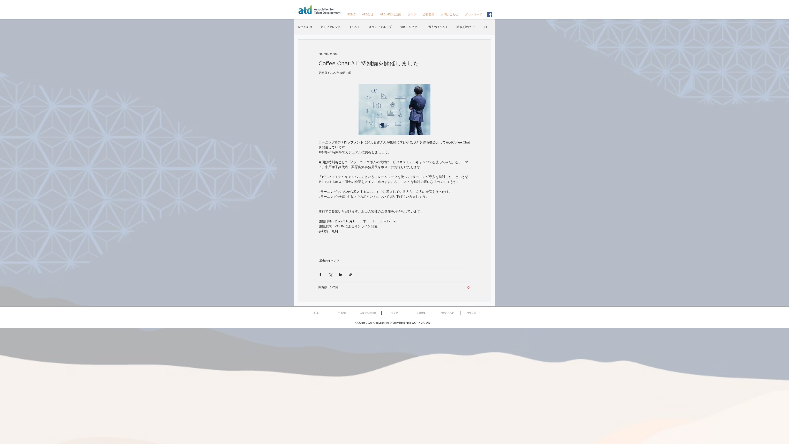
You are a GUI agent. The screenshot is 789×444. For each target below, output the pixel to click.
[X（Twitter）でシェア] (330, 274)
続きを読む (464, 27)
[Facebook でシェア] (320, 274)
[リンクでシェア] (351, 274)
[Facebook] (489, 14)
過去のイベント (438, 27)
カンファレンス (331, 27)
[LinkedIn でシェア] (341, 274)
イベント (354, 27)
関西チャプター (410, 27)
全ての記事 (305, 27)
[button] (486, 27)
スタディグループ (380, 27)
